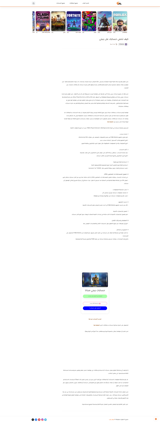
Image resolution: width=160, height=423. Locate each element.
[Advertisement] (95, 67)
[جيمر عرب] (119, 3)
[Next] (33, 22)
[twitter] (33, 419)
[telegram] (45, 419)
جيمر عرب (111, 419)
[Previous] (127, 22)
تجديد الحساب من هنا (95, 319)
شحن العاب (85, 3)
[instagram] (42, 419)
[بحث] (33, 3)
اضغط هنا (110, 122)
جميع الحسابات (60, 3)
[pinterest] (39, 419)
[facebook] (36, 419)
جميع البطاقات (74, 3)
